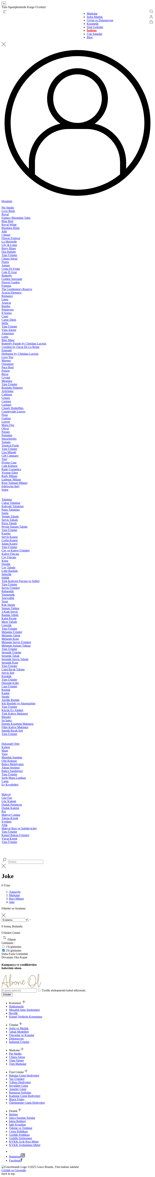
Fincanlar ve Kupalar (21, 1035)
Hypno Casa (9, 462)
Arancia (6, 302)
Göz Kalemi (9, 801)
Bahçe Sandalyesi (12, 771)
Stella (5, 323)
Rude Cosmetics (11, 469)
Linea (5, 299)
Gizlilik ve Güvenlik (14, 1170)
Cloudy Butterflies (12, 408)
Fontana (6, 285)
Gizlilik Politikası (19, 1134)
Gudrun (6, 418)
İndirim (92, 30)
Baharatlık (8, 591)
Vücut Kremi (9, 838)
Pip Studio (8, 207)
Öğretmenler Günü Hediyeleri (27, 1102)
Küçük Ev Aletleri (12, 710)
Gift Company (10, 455)
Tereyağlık (8, 598)
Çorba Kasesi (10, 540)
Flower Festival (11, 238)
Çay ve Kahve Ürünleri (15, 550)
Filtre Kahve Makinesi (15, 727)
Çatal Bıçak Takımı (13, 669)
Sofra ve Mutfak (19, 1028)
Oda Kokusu (9, 760)
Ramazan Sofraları (20, 1092)
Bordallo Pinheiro (12, 387)
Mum (5, 750)
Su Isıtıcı (7, 720)
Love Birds (8, 211)
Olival (5, 428)
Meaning (7, 381)
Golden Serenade (12, 279)
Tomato (6, 442)
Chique (6, 234)
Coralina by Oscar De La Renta (20, 347)
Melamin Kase (10, 638)
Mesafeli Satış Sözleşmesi (24, 1009)
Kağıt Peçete (9, 618)
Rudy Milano (9, 476)
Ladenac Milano (11, 479)
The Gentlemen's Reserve (17, 289)
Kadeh (5, 693)
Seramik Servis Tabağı (15, 659)
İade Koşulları (17, 1124)
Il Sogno (7, 313)
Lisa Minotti (9, 452)
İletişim (13, 1114)
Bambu (6, 306)
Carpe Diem (9, 319)
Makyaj (6, 794)
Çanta (5, 781)
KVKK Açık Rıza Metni (24, 1141)
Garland (6, 404)
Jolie (4, 231)
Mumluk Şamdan (12, 757)
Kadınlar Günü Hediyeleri (24, 1096)
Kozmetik (92, 23)
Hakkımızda (16, 1006)
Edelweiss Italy (11, 486)
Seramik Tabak (10, 655)
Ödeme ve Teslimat (20, 1128)
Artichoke (7, 391)
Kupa (5, 560)
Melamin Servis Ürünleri (16, 642)
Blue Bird (7, 221)
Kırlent (6, 747)
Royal (5, 214)
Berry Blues (9, 248)
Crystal (6, 377)
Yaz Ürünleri (16, 1079)
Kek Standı (8, 604)
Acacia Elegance (12, 292)
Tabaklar (7, 499)
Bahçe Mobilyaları (13, 764)
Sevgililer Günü (18, 1085)
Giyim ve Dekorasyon (100, 20)
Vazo (5, 754)
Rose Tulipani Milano (14, 482)
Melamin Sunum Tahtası (16, 645)
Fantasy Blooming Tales (16, 217)
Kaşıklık (7, 676)
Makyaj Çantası (11, 814)
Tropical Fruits (10, 445)
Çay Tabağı (8, 567)
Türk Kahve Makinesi (15, 713)
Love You (7, 357)
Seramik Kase (10, 662)
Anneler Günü (17, 1089)
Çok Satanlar (94, 33)
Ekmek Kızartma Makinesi (17, 723)
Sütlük (5, 577)
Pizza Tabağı (9, 523)
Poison (6, 370)
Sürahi (5, 696)
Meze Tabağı (9, 621)
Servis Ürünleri (11, 587)
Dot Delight (9, 251)
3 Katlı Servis (10, 611)
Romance (7, 296)
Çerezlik (7, 625)
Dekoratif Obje (10, 743)
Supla (5, 513)
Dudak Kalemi (10, 808)
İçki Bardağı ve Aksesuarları (18, 703)
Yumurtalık (8, 594)
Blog (90, 37)
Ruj (4, 811)
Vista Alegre (9, 330)
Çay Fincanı (9, 557)
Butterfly (7, 275)
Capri (5, 316)
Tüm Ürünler (9, 255)
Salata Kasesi (9, 543)
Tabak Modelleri (19, 1031)
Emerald (7, 350)
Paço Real (8, 367)
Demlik (6, 564)
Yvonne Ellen (10, 472)
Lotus (5, 336)
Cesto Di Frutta (11, 268)
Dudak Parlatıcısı (12, 804)
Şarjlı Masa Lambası (14, 777)
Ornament (7, 364)
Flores (5, 262)
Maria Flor (8, 425)
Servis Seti (8, 672)
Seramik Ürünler (11, 652)
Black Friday (17, 1099)
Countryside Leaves (13, 411)
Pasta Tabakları (11, 509)
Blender (6, 717)
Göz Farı (7, 797)
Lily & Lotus (9, 245)
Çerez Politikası (18, 1131)
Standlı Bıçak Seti (12, 730)
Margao (6, 360)
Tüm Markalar (17, 1063)
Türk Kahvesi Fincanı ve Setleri (21, 581)
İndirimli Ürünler (19, 1042)
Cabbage (7, 394)
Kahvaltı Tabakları (13, 506)
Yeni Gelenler (95, 27)
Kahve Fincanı (10, 553)
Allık (5, 825)
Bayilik (13, 1013)
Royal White (9, 224)
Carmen (6, 401)
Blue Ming (8, 340)
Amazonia (8, 333)
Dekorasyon (16, 1038)
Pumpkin (7, 435)
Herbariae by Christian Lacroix (20, 353)
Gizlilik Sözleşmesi (20, 1138)
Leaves (6, 421)
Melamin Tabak (11, 635)
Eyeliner (7, 821)
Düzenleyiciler (10, 683)
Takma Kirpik (10, 818)
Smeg (5, 489)
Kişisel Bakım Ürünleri (15, 835)
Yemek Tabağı (10, 516)
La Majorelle (9, 241)
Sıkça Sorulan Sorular (22, 1117)
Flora (5, 415)
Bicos (5, 374)
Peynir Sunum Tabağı (14, 526)
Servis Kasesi (10, 536)
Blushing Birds (10, 228)
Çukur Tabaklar (11, 502)
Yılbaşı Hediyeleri (20, 1082)
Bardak (6, 689)
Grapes (6, 398)
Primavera (8, 309)
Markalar (92, 13)
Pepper (6, 431)
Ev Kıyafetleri (10, 784)
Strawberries (9, 438)
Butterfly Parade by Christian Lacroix (24, 343)
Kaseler (6, 533)
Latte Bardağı (10, 570)
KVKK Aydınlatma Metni (24, 1145)
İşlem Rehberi (17, 1121)
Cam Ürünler (9, 686)
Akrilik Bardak (10, 700)
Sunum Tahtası (10, 608)
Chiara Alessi (9, 258)
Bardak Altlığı (10, 615)
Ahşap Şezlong (11, 767)
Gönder (7, 994)
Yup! (4, 459)
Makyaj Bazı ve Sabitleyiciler (19, 828)
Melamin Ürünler (12, 632)
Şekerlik (6, 574)
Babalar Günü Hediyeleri (24, 1075)
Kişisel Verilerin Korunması (25, 1016)
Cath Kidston (9, 465)
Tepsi (5, 601)
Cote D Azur (9, 272)
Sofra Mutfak (95, 17)
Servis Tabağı (10, 519)
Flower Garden (11, 282)
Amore (6, 265)
